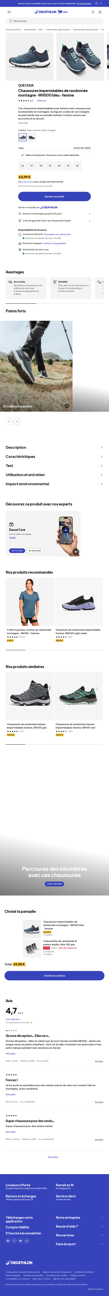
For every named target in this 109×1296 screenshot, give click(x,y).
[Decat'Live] (43, 533)
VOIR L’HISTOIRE (54, 888)
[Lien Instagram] (26, 1244)
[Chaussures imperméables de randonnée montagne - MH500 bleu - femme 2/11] (80, 57)
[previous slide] (9, 421)
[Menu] (9, 12)
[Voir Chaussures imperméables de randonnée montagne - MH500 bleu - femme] (32, 933)
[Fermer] (101, 3)
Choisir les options (54, 979)
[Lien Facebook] (8, 1244)
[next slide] (17, 421)
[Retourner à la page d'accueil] (51, 12)
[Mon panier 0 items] (100, 12)
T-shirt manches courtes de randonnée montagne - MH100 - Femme (29, 635)
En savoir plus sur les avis (17, 1026)
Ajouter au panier (54, 196)
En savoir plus (35, 551)
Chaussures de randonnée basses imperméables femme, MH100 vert (75, 730)
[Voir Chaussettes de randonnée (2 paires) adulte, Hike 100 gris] (32, 952)
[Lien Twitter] (14, 1244)
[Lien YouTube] (20, 1244)
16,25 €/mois (27, 182)
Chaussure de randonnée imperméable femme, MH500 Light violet (78, 635)
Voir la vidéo (17, 551)
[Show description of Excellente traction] (67, 406)
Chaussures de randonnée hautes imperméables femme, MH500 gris (27, 730)
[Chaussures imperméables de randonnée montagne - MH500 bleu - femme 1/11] (30, 57)
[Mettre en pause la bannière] (96, 3)
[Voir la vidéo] (76, 551)
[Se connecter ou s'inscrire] (93, 12)
